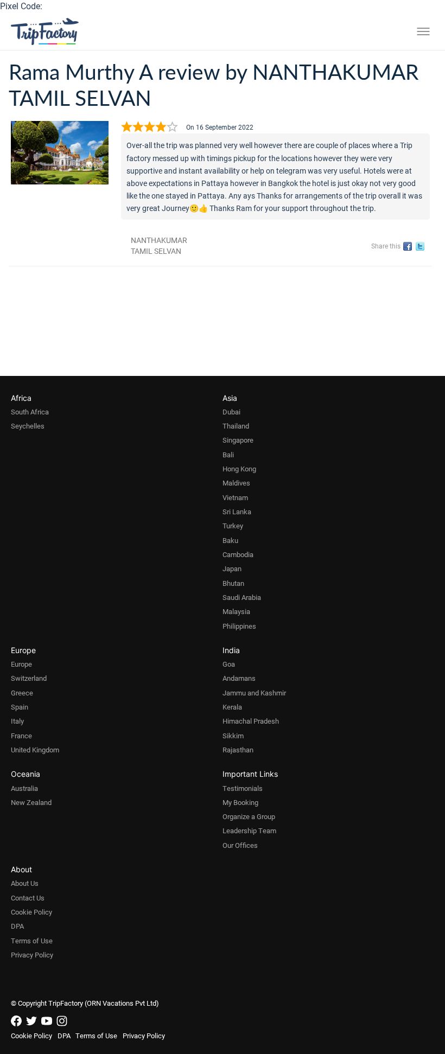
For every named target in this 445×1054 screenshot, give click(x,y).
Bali (228, 454)
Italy (17, 721)
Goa (229, 664)
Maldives (236, 483)
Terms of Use (32, 941)
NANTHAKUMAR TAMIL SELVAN (159, 245)
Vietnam (235, 497)
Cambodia (238, 554)
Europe (21, 664)
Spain (19, 707)
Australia (24, 788)
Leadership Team (249, 830)
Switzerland (29, 678)
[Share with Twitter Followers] (422, 246)
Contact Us (27, 898)
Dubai (231, 412)
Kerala (232, 707)
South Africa (30, 412)
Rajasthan (238, 750)
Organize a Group (249, 816)
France (21, 735)
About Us (25, 883)
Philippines (239, 626)
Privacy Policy (32, 955)
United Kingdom (35, 750)
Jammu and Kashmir (254, 693)
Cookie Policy (31, 912)
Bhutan (233, 583)
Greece (22, 693)
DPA (17, 926)
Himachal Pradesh (251, 721)
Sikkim (233, 735)
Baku (230, 540)
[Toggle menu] (423, 31)
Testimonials (243, 788)
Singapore (238, 440)
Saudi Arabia (242, 597)
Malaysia (236, 611)
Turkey (233, 526)
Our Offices (240, 845)
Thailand (236, 426)
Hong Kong (239, 469)
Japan (232, 568)
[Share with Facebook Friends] (409, 246)
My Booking (240, 802)
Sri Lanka (237, 511)
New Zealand (31, 802)
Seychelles (27, 426)
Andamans (239, 678)
